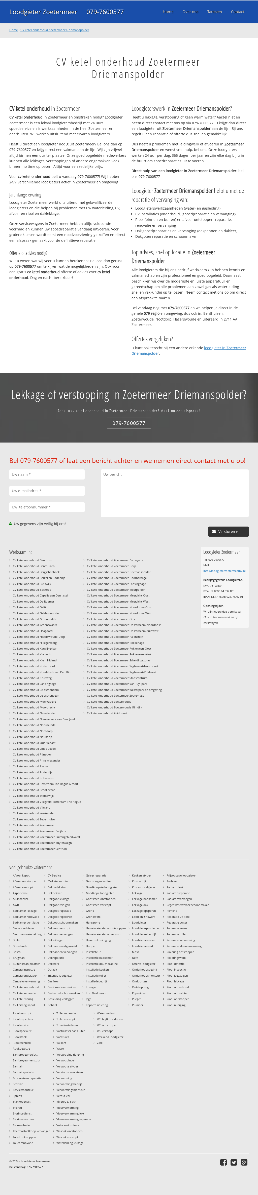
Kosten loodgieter (143, 887)
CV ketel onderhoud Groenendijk (34, 619)
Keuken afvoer (141, 875)
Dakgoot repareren (60, 917)
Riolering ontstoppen (180, 952)
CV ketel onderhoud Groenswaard (35, 625)
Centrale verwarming (26, 981)
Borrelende (20, 946)
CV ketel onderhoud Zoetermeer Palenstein (115, 637)
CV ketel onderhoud (26, 987)
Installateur (93, 952)
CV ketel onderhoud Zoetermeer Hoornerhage (117, 578)
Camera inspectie (24, 969)
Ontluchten (139, 981)
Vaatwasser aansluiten (70, 1031)
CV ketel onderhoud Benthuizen (34, 566)
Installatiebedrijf (96, 981)
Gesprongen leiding (98, 881)
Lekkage (137, 893)
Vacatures (62, 1037)
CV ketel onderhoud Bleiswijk (32, 584)
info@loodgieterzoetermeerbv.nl (224, 571)
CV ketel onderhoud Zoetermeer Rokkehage (115, 643)
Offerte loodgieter (143, 964)
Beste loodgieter (23, 928)
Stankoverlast (21, 1101)
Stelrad (17, 1107)
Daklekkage (55, 940)
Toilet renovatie (23, 1143)
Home (13, 30)
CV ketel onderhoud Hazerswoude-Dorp (39, 637)
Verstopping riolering (70, 1054)
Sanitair (18, 1066)
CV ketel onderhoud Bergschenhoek (36, 572)
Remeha (172, 910)
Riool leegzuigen (177, 975)
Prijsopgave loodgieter (181, 875)
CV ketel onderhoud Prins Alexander (36, 760)
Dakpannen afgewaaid (62, 946)
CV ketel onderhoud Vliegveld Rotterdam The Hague (47, 802)
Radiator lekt (175, 887)
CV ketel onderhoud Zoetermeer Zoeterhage (115, 695)
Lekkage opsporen (144, 910)
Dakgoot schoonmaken (63, 922)
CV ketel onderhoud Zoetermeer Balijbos (39, 831)
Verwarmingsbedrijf (69, 1084)
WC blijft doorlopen (110, 1019)
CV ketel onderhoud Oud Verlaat (34, 743)
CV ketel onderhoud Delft (29, 607)
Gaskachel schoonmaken (64, 993)
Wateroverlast (106, 1013)
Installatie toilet (96, 975)
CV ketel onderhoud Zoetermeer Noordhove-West (119, 613)
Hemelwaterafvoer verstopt (103, 934)
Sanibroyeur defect (25, 1054)
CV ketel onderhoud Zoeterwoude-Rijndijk (114, 707)
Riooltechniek (22, 1043)
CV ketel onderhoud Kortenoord (34, 666)
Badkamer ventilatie (26, 922)
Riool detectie (175, 964)
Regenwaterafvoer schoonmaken (188, 905)
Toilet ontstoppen (24, 1137)
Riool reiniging (176, 1005)
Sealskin (18, 1084)
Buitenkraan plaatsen (27, 964)
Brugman (19, 958)
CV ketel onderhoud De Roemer (33, 601)
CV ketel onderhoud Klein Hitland (35, 660)
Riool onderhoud (178, 987)
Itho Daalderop (96, 993)
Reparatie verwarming (181, 940)
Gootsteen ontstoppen (101, 899)
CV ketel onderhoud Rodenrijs (32, 772)
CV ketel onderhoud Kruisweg (32, 678)
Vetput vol (63, 1096)
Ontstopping (140, 987)
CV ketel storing (23, 999)
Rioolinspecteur (23, 1019)
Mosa (135, 952)
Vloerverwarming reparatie (73, 1119)
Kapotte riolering (97, 1005)
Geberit (52, 1005)
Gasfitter (53, 981)
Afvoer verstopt (23, 887)
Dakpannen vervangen (62, 952)
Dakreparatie (56, 958)
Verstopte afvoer (67, 1066)
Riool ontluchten (177, 993)
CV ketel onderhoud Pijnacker (32, 754)
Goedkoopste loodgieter (102, 887)
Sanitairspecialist (24, 1072)
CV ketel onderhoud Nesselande (34, 713)
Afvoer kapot (21, 875)
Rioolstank (20, 1037)
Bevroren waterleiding (27, 934)
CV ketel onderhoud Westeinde (33, 813)
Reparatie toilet (176, 934)
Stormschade (21, 1125)
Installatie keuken (97, 969)
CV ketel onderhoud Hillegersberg (35, 643)
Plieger (136, 999)
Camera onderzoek (25, 975)
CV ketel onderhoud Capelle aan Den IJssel (40, 595)
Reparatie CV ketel (178, 917)
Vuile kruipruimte (67, 1125)
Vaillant (61, 1043)
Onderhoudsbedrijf (144, 969)
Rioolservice (20, 1025)
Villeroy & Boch (66, 1101)
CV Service (54, 875)
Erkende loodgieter (60, 975)
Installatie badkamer (99, 958)
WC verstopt (105, 1031)
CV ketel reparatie (24, 993)
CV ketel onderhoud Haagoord (33, 631)
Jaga (88, 999)
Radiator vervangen (179, 899)
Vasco (60, 1048)
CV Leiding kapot (24, 1005)
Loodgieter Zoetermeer (43, 11)
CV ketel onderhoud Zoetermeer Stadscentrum (117, 678)
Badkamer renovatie (26, 917)
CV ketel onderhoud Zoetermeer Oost (111, 619)
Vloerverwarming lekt (70, 1113)
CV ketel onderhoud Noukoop (32, 737)
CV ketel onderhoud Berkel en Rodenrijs (39, 578)
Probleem (173, 881)
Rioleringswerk (176, 958)
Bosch (17, 952)
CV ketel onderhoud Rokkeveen (33, 778)
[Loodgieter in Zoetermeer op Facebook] (224, 1162)
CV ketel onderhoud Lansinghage (34, 684)
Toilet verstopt (65, 1019)
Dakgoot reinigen (59, 905)
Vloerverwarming (67, 1107)
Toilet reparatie (66, 1013)
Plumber (137, 1005)
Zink (100, 1043)
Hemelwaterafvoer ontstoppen (106, 928)
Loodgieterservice (143, 940)
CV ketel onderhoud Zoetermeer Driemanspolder (54, 30)
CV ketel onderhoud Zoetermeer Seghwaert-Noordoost (122, 666)
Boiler (16, 940)
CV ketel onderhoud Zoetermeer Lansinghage (116, 584)
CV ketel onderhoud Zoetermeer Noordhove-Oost (119, 607)
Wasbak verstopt (67, 1137)
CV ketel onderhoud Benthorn (32, 560)
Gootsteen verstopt (98, 905)
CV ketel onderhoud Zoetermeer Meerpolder (116, 589)
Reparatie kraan (177, 928)
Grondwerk (93, 917)
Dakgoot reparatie (59, 910)
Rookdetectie (21, 1048)
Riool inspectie (176, 969)
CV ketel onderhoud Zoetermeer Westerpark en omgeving (124, 690)
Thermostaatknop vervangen (31, 1131)
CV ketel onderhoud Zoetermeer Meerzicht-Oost (118, 595)
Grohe (90, 910)
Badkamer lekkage (25, 910)
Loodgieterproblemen (146, 928)
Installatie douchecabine (102, 964)
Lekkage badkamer (144, 899)
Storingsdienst (22, 1113)
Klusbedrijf (139, 881)
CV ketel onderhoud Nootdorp (33, 731)
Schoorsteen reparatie (27, 1078)
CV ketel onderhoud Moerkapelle (34, 701)
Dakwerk (53, 964)
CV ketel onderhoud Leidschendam (36, 690)
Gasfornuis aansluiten (62, 987)
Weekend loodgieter (110, 1037)
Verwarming (64, 1078)
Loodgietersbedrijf (144, 934)
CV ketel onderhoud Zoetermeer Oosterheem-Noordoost (124, 625)
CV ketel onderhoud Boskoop (32, 589)
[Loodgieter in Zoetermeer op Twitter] (234, 1162)
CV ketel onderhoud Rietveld (31, 766)
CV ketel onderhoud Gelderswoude (36, 613)
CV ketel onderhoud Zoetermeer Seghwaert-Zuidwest (121, 672)
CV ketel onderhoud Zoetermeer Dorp (111, 566)
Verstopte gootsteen (69, 1072)
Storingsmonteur (24, 1119)
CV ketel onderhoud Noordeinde (34, 725)
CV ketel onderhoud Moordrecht (34, 707)
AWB (16, 905)
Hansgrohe (93, 922)
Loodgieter (139, 922)
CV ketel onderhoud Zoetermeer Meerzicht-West (118, 601)
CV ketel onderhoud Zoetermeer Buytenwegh (42, 843)
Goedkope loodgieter (100, 893)
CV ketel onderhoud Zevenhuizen (34, 819)
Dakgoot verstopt (59, 928)
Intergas (91, 987)
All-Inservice (20, 899)
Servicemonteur (23, 1090)
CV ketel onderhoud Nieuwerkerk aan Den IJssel (44, 719)
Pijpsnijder (139, 993)
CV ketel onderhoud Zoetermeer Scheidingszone (118, 660)
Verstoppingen (66, 1060)
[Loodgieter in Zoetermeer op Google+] (245, 1162)
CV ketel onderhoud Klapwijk (32, 654)
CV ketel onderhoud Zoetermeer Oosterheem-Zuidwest (122, 631)
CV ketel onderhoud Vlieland (31, 807)
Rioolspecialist (22, 1031)
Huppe (90, 946)
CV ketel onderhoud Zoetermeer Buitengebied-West (46, 837)
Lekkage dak (140, 905)
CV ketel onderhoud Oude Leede (34, 748)
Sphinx (17, 1096)
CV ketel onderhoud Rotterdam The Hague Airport (45, 784)
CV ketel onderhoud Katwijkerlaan (35, 648)
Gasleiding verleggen (61, 999)
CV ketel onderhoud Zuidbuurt (107, 713)
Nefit (135, 958)
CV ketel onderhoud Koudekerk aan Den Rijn (42, 672)
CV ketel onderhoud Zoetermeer (34, 825)
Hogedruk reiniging (98, 940)
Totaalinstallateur (67, 1025)
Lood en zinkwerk (143, 917)
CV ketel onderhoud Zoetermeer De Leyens (115, 560)
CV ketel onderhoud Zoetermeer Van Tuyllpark (117, 684)
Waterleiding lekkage (69, 1143)
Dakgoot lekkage (58, 899)
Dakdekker (54, 893)
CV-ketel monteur (59, 881)
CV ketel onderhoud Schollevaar (34, 790)
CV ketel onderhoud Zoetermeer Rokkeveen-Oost (119, 648)
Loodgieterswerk (143, 946)
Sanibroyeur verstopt (26, 1060)
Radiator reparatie (178, 893)
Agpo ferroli (20, 893)
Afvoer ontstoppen (25, 881)
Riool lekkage (175, 981)
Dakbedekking (57, 887)
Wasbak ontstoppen (69, 1131)
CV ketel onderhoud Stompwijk (33, 796)
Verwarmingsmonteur (70, 1090)
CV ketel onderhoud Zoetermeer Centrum (40, 849)
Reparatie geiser (177, 922)
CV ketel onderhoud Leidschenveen (36, 695)
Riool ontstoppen (178, 999)
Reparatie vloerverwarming (184, 946)
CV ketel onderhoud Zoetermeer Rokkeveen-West (119, 654)
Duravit (52, 969)
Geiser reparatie (96, 875)
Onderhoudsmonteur (146, 975)
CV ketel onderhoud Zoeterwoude (109, 701)
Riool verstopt (22, 1013)
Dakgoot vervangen (60, 934)
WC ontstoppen (107, 1025)
